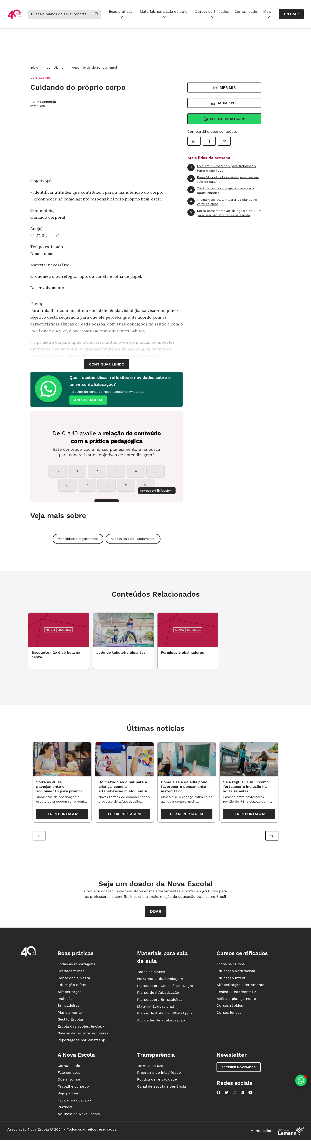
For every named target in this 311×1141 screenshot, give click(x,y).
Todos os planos (151, 972)
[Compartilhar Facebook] (209, 141)
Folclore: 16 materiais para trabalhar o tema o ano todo (223, 168)
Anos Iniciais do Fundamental (94, 67)
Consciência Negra (74, 978)
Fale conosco (69, 1072)
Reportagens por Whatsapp (81, 1040)
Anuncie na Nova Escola (79, 1114)
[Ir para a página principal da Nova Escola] (15, 14)
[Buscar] (96, 14)
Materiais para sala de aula (163, 11)
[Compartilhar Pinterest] (224, 141)
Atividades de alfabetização (161, 1020)
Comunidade (246, 11)
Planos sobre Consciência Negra (165, 985)
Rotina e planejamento (236, 998)
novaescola (46, 101)
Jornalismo (55, 67)
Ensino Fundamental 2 (236, 992)
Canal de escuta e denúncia (161, 1086)
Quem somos (69, 1079)
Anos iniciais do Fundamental (133, 538)
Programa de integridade (159, 1072)
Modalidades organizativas (78, 538)
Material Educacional (155, 1006)
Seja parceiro (69, 1093)
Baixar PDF (227, 103)
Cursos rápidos (230, 1005)
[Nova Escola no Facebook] (218, 1092)
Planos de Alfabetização (158, 992)
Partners (65, 1107)
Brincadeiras (68, 1005)
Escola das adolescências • (81, 1026)
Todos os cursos (231, 964)
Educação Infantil (73, 985)
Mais (267, 11)
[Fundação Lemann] (291, 1131)
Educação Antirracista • (237, 971)
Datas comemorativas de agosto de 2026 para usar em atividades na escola (225, 213)
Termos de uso (150, 1065)
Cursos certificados (212, 11)
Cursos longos (229, 1012)
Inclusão (65, 998)
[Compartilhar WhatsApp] (194, 141)
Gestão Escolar (71, 1019)
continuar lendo (106, 364)
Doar (155, 911)
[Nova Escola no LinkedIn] (242, 1092)
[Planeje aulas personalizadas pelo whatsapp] (301, 1080)
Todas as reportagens (76, 964)
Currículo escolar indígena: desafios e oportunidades (222, 190)
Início (34, 67)
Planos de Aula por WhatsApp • (164, 1013)
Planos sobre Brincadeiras (160, 999)
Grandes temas (71, 971)
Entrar (291, 14)
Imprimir (227, 87)
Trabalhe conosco (73, 1086)
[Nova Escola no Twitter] (226, 1092)
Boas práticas (120, 11)
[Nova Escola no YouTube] (250, 1092)
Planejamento (70, 1012)
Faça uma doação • (74, 1100)
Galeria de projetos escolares (83, 1033)
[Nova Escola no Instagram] (234, 1092)
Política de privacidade (157, 1079)
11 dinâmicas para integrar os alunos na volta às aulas (223, 202)
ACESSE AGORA (88, 400)
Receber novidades (239, 1067)
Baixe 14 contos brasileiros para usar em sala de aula (224, 179)
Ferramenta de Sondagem (160, 978)
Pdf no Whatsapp (227, 119)
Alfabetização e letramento (240, 985)
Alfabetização (70, 992)
